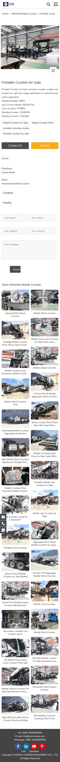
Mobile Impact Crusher (44, 367)
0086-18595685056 (32, 732)
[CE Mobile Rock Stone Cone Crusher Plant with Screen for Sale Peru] (15, 648)
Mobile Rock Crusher (44, 632)
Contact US (15, 145)
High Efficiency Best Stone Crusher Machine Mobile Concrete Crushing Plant (15, 719)
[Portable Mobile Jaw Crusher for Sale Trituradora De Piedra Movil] (45, 470)
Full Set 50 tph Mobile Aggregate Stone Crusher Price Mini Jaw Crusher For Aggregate (44, 395)
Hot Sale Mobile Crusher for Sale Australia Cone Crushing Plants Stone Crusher (44, 659)
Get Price (45, 145)
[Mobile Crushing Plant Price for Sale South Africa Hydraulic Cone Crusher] (45, 440)
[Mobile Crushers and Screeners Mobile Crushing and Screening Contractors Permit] (15, 358)
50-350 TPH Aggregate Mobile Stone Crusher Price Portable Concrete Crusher (44, 574)
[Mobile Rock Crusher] (45, 619)
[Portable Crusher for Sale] (30, 47)
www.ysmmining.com (21, 70)
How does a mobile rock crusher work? (15, 632)
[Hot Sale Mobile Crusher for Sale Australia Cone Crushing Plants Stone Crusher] (45, 646)
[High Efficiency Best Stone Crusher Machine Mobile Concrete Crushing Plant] (15, 705)
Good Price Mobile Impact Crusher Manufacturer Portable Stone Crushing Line (15, 604)
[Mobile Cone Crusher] (45, 591)
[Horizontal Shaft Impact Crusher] (45, 675)
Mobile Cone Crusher (44, 604)
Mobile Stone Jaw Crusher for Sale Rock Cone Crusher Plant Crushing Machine (44, 340)
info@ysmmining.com (34, 736)
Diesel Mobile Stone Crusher (15, 314)
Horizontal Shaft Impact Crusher (15, 184)
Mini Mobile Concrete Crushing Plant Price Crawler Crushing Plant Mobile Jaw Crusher (44, 717)
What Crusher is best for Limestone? (15, 518)
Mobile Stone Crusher (45, 313)
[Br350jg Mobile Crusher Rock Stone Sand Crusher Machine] (15, 330)
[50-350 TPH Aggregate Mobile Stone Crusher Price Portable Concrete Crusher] (45, 560)
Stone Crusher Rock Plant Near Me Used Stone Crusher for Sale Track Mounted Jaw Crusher (45, 424)
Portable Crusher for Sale (16, 133)
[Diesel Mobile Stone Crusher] (15, 300)
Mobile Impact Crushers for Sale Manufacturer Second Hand (15, 690)
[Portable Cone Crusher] (15, 534)
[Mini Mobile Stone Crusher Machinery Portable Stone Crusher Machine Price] (15, 447)
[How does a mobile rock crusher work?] (15, 619)
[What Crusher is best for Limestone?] (15, 505)
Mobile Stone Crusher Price (15, 403)
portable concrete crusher (16, 128)
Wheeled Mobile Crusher (24, 13)
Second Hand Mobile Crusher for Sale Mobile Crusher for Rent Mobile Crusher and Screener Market (15, 575)
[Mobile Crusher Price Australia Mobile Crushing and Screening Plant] (15, 476)
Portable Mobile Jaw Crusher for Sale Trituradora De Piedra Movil (45, 484)
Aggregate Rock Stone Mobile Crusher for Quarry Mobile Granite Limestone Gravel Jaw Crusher (44, 543)
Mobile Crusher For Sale (15, 122)
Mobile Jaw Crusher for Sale (44, 514)
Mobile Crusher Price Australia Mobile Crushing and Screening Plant (15, 489)
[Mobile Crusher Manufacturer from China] (16, 4)
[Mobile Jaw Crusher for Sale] (45, 500)
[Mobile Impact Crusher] (45, 356)
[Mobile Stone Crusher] (45, 300)
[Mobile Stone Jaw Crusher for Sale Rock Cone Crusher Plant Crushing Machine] (45, 327)
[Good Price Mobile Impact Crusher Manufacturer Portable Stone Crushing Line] (15, 590)
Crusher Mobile (8, 172)
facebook (34, 751)
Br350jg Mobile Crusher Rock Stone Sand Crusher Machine (15, 343)
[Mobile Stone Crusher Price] (15, 388)
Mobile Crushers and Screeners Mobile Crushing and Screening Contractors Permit (15, 372)
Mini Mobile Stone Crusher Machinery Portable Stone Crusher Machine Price (15, 461)
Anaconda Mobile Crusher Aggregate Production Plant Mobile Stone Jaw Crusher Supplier (15, 432)
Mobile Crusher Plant (42, 122)
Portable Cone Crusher (15, 547)
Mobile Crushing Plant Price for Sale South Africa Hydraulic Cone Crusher (44, 455)
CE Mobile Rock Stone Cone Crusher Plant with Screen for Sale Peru (15, 661)
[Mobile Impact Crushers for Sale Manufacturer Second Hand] (15, 676)
